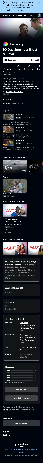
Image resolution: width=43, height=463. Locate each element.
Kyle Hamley (25, 335)
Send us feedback (31, 449)
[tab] (6, 103)
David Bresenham (27, 340)
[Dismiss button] (39, 3)
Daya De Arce (18, 92)
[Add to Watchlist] (7, 66)
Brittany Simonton (27, 337)
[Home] (17, 15)
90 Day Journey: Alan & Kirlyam (15, 248)
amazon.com (11, 7)
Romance (16, 81)
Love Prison (15, 166)
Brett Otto (9, 92)
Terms (5, 410)
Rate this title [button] (22, 389)
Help (21, 452)
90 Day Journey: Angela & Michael (15, 210)
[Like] (18, 66)
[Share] (39, 66)
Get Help (6, 435)
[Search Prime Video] (25, 15)
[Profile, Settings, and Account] (39, 15)
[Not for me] (29, 66)
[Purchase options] (38, 116)
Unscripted (7, 81)
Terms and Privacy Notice (14, 449)
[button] (16, 382)
